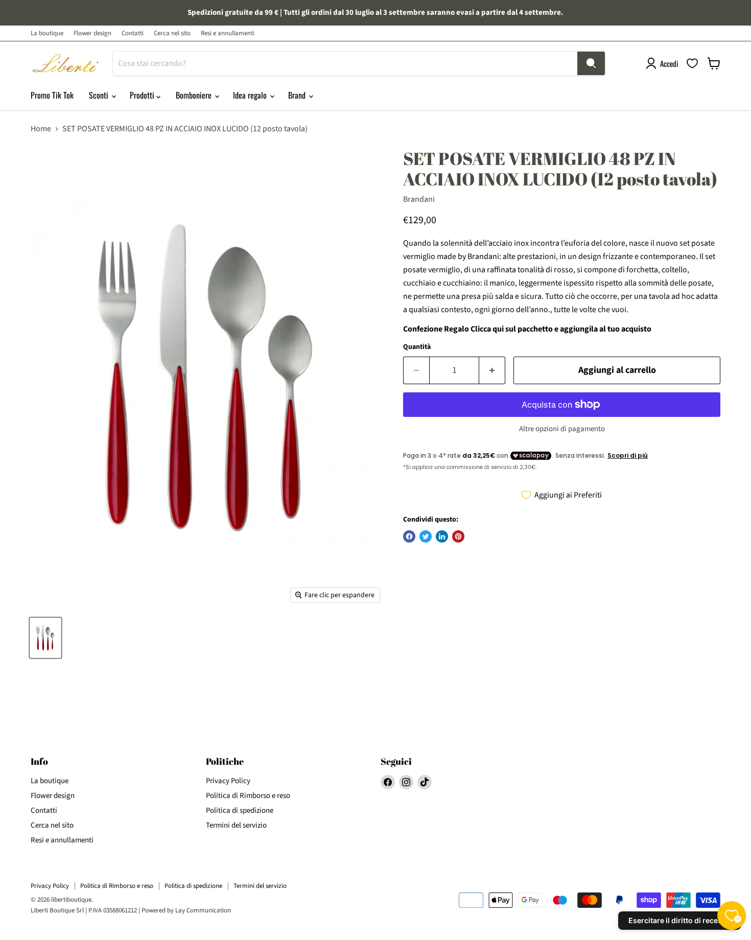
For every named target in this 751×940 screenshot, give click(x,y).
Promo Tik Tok (52, 95)
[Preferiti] (692, 63)
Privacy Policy (228, 781)
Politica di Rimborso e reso (248, 795)
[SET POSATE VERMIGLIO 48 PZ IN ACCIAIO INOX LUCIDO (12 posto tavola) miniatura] (45, 638)
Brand (298, 95)
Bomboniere (195, 95)
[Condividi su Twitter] (425, 536)
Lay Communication (203, 910)
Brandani (419, 199)
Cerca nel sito (172, 33)
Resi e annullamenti (227, 33)
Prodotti (143, 95)
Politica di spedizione (239, 810)
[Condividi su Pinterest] (458, 536)
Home (41, 128)
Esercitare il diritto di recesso (679, 920)
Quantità (417, 347)
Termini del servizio (236, 825)
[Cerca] (591, 63)
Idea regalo (251, 95)
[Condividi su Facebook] (409, 536)
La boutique (47, 33)
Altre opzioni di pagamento (562, 429)
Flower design (92, 33)
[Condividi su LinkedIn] (442, 536)
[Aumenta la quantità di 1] (492, 371)
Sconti (99, 95)
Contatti (133, 33)
